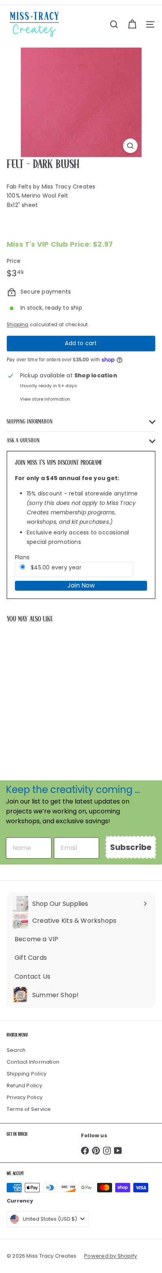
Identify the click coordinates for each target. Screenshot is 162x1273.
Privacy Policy (24, 1097)
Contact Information (33, 1062)
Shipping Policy (26, 1073)
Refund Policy (24, 1085)
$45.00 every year (55, 567)
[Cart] (132, 24)
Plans (22, 557)
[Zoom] (130, 146)
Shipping (18, 324)
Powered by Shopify (110, 1256)
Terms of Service (29, 1109)
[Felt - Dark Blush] (56, 689)
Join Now (81, 585)
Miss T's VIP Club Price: (60, 244)
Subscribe (130, 847)
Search (16, 1050)
